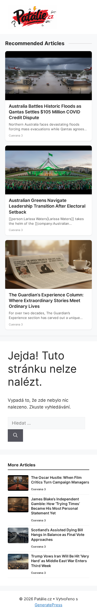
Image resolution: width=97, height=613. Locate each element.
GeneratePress (48, 604)
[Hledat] (15, 435)
